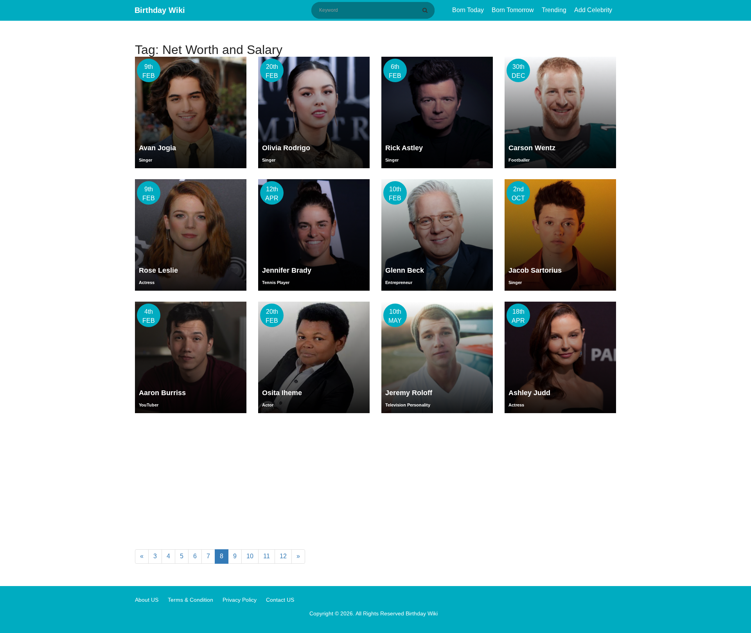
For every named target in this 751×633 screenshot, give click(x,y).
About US (146, 600)
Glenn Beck (404, 270)
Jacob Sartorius (535, 270)
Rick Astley (404, 148)
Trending (554, 10)
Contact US (280, 600)
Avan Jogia (157, 148)
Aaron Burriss (162, 393)
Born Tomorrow (513, 10)
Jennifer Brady (286, 270)
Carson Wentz (531, 148)
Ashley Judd (529, 393)
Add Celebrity (593, 10)
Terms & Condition (190, 600)
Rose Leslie (158, 270)
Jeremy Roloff (408, 393)
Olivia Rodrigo (286, 148)
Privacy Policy (240, 600)
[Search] (426, 10)
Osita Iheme (282, 393)
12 (283, 556)
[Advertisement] (375, 483)
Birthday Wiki (160, 10)
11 (266, 556)
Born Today (468, 10)
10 (249, 556)
